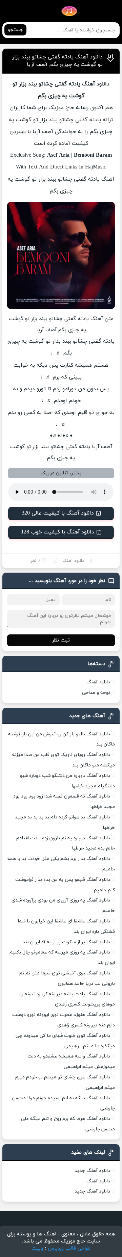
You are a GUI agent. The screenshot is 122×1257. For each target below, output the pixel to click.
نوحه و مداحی (96, 692)
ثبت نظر (61, 640)
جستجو (15, 30)
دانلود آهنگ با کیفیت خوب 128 (57, 532)
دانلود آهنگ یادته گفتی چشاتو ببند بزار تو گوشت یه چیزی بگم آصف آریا (57, 60)
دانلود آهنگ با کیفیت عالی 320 (58, 513)
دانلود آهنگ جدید (92, 1171)
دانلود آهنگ (73, 561)
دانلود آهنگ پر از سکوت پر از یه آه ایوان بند (66, 942)
